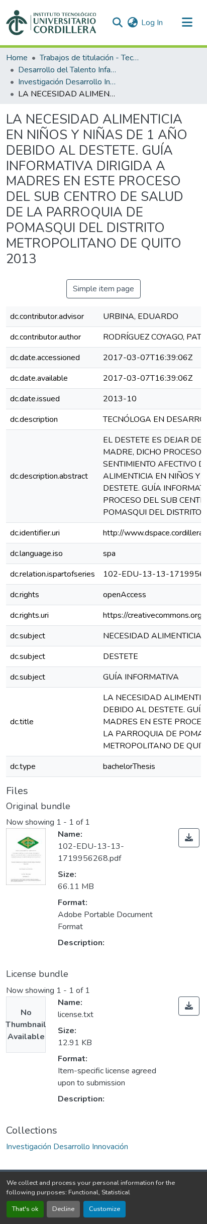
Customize (104, 1208)
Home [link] (17, 57)
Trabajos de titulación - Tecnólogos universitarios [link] (90, 57)
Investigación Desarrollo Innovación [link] (68, 81)
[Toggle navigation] (187, 22)
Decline (63, 1208)
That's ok (25, 1208)
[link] (188, 837)
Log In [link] (152, 22)
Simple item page (103, 288)
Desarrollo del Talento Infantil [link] (68, 69)
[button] (51, 22)
